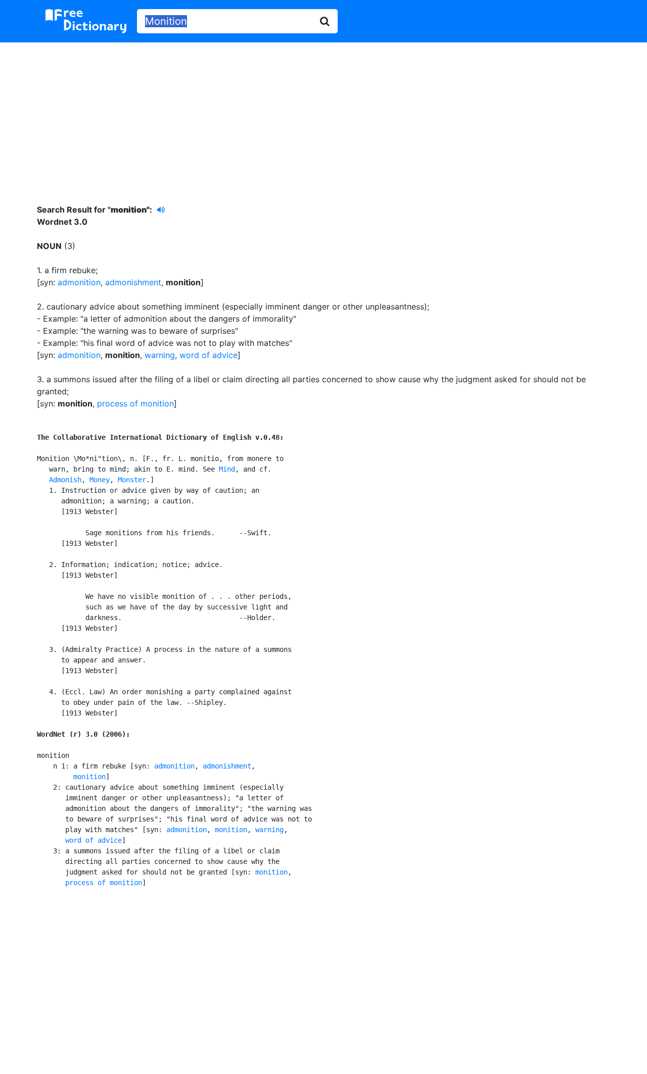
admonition (79, 282)
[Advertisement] (323, 115)
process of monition (135, 403)
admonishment (133, 282)
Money (99, 480)
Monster (132, 480)
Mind (227, 469)
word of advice (208, 355)
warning (160, 355)
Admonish (65, 480)
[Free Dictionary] (86, 21)
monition (89, 777)
